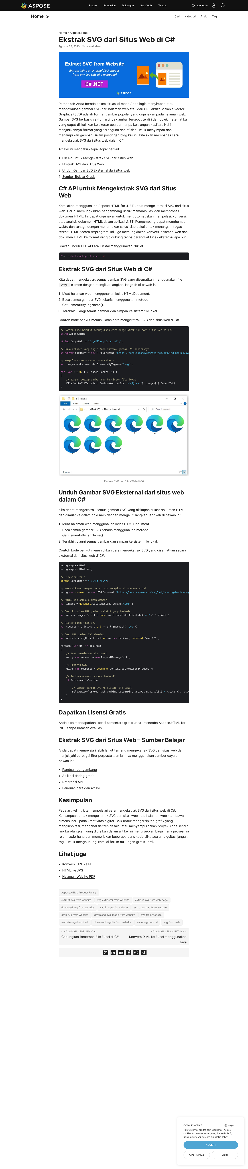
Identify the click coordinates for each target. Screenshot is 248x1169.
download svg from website (77, 907)
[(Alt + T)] (47, 16)
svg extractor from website (113, 899)
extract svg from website (76, 899)
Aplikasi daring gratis (78, 776)
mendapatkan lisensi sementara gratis (104, 723)
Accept (211, 1145)
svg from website (151, 914)
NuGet (138, 246)
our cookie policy (219, 1137)
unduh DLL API (81, 246)
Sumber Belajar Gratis (78, 176)
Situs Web (146, 5)
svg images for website (114, 907)
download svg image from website (114, 914)
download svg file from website (112, 922)
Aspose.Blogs (79, 32)
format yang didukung (106, 237)
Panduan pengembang (79, 769)
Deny (224, 1154)
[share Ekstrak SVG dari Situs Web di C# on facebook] (128, 953)
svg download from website (150, 907)
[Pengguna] (213, 5)
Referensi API (72, 782)
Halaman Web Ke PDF (78, 876)
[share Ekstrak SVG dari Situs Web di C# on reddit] (121, 953)
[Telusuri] (222, 5)
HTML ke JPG (72, 870)
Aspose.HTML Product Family (78, 892)
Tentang (162, 5)
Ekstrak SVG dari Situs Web (83, 164)
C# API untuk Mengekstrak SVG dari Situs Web (97, 158)
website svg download (74, 922)
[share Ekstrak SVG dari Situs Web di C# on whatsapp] (136, 953)
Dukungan (128, 5)
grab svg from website (74, 914)
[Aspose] (35, 5)
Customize (196, 1154)
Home (37, 16)
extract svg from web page (151, 899)
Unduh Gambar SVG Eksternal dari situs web (96, 170)
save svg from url (147, 922)
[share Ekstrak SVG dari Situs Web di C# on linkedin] (113, 953)
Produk (93, 5)
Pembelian (109, 5)
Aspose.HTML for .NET (116, 206)
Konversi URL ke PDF (78, 864)
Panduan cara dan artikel (81, 788)
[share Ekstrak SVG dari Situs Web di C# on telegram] (144, 953)
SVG (97, 109)
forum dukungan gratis (127, 842)
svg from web (172, 922)
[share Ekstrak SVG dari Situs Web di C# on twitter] (105, 953)
